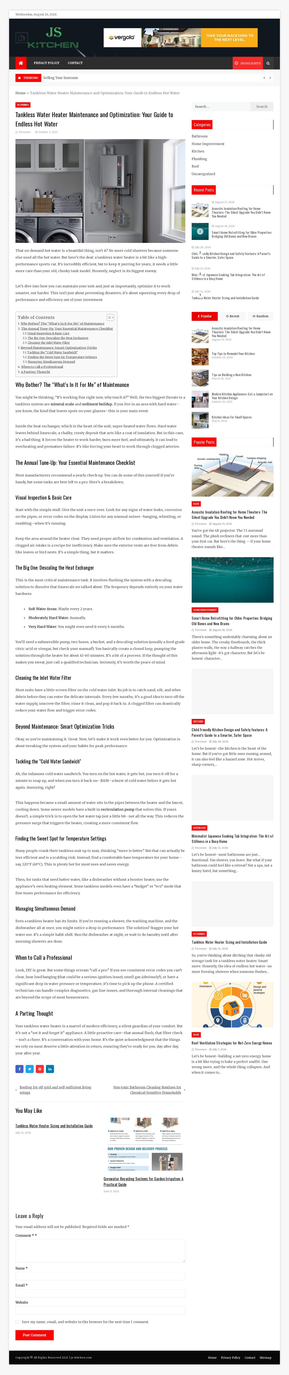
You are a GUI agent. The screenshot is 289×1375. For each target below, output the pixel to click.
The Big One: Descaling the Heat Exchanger (58, 338)
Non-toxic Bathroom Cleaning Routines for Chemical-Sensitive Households (147, 1090)
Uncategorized (203, 174)
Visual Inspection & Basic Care (48, 333)
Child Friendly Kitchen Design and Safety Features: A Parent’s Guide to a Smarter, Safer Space (231, 255)
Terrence (24, 132)
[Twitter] (30, 1069)
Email (21, 1285)
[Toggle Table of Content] (108, 317)
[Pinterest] (40, 1069)
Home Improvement (208, 144)
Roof (195, 166)
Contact (75, 63)
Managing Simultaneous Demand (51, 362)
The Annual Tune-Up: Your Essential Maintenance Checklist (67, 329)
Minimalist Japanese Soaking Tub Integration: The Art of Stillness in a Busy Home (228, 276)
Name (21, 1268)
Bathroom (200, 136)
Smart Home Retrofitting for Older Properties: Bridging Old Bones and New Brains (242, 234)
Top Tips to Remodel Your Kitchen (233, 353)
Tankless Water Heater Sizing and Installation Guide (54, 1126)
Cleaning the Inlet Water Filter (49, 343)
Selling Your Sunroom (60, 78)
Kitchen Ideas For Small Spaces (232, 417)
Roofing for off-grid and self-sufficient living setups (55, 1090)
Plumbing (23, 105)
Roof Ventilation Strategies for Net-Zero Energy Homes (232, 1042)
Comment (24, 1236)
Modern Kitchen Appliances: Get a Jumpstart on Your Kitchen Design (242, 396)
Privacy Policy (46, 63)
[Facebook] (19, 1069)
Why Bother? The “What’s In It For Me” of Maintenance (62, 323)
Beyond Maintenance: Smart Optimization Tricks (59, 348)
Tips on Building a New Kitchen (231, 374)
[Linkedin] (50, 1069)
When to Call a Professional (42, 367)
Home (20, 93)
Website (21, 1302)
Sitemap (265, 1358)
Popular (206, 316)
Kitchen (198, 151)
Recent (234, 316)
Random (262, 316)
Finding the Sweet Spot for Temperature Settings (62, 357)
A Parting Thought (35, 372)
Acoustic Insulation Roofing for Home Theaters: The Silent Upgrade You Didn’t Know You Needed (241, 212)
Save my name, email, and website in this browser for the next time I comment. (85, 1322)
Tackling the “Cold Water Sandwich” (52, 352)
